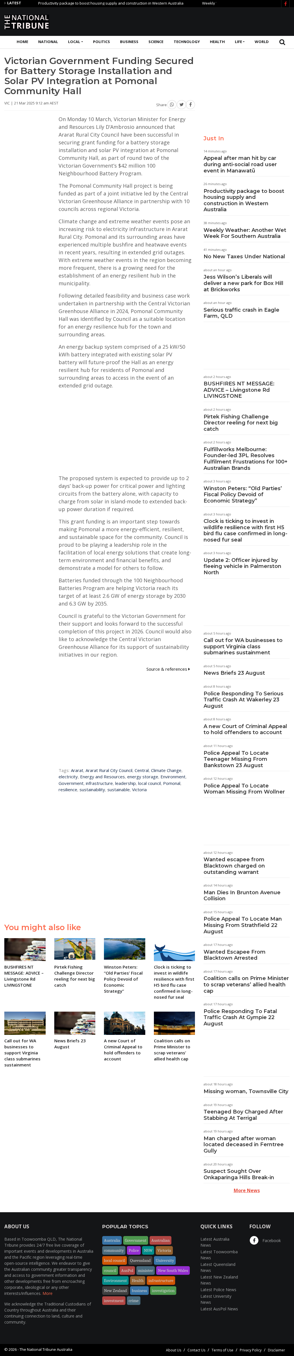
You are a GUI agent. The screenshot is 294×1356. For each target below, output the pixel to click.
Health (217, 41)
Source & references (167, 669)
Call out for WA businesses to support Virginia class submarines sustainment (243, 646)
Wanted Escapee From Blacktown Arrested (235, 955)
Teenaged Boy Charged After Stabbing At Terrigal (243, 1115)
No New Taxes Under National (244, 256)
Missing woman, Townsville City (246, 1091)
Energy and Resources (102, 776)
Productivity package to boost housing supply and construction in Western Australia (90, 3)
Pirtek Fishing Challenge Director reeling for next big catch (241, 423)
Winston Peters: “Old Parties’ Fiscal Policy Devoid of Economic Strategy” (243, 494)
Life (238, 41)
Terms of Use (222, 1350)
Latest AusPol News (219, 1309)
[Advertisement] (185, 21)
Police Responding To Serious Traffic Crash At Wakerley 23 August (243, 699)
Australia (112, 1240)
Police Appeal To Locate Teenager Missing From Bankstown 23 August (236, 759)
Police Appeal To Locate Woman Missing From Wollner (244, 789)
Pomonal (171, 783)
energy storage (142, 776)
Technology (187, 41)
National (48, 41)
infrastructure (99, 783)
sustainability (92, 789)
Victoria (139, 789)
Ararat (77, 770)
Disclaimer (276, 1350)
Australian (160, 1240)
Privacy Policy (251, 1350)
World (262, 41)
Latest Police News (218, 1289)
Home (22, 41)
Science (155, 41)
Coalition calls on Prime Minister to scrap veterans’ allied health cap (246, 984)
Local (74, 41)
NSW (148, 1250)
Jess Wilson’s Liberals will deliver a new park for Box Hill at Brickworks (243, 283)
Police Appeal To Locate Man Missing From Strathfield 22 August (243, 925)
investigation (163, 1290)
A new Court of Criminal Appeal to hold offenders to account (245, 729)
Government (71, 783)
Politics (101, 41)
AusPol (127, 1270)
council (110, 1270)
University (165, 1260)
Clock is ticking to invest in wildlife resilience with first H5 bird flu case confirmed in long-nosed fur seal (245, 530)
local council (149, 783)
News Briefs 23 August (234, 673)
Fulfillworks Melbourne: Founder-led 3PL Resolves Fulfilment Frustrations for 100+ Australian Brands (245, 458)
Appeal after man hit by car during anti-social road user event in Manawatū (240, 164)
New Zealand (115, 1290)
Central (142, 770)
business (139, 1290)
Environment (172, 776)
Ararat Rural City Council (109, 770)
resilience (68, 789)
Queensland (140, 1260)
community (114, 1250)
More (47, 1293)
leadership (125, 783)
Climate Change (166, 770)
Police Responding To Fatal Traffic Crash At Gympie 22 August (240, 1017)
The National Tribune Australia (46, 1349)
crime (134, 1300)
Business (129, 41)
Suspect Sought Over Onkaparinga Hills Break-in (239, 1174)
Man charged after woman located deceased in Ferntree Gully (244, 1144)
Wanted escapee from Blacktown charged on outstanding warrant (234, 865)
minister (145, 1270)
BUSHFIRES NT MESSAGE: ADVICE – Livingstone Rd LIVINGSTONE (239, 390)
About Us (173, 1350)
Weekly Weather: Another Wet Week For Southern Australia (245, 233)
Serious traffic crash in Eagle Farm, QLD (241, 313)
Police (134, 1250)
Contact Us (196, 1350)
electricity (68, 776)
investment (114, 1300)
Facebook (271, 1240)
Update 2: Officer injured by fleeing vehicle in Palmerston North (242, 566)
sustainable (118, 789)
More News (247, 1190)
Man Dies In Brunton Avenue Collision (242, 895)
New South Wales (173, 1270)
